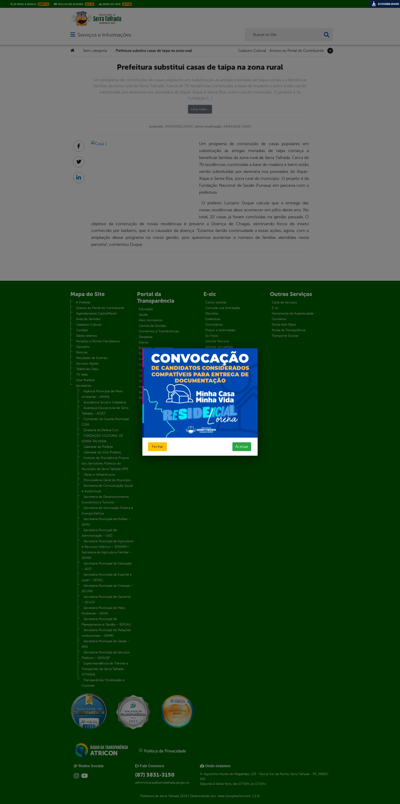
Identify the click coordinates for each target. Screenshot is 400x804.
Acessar (241, 447)
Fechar (157, 447)
